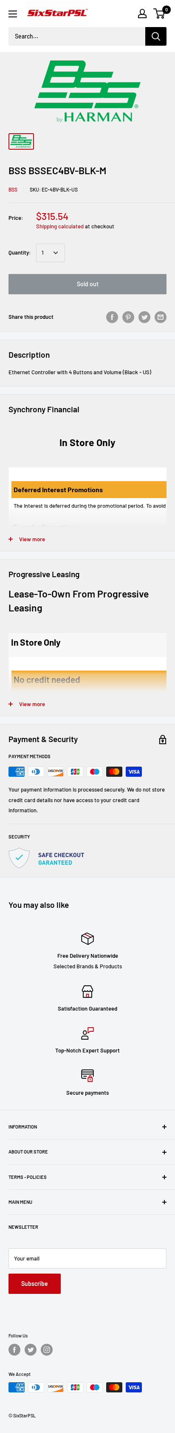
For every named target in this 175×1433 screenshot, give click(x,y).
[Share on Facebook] (112, 317)
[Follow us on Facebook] (14, 1350)
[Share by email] (161, 317)
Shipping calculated (60, 226)
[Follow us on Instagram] (47, 1350)
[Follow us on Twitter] (31, 1350)
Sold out (88, 284)
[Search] (156, 36)
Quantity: (19, 252)
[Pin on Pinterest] (128, 317)
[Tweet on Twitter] (144, 317)
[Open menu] (12, 14)
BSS (12, 189)
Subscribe (34, 1283)
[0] (159, 13)
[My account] (142, 13)
